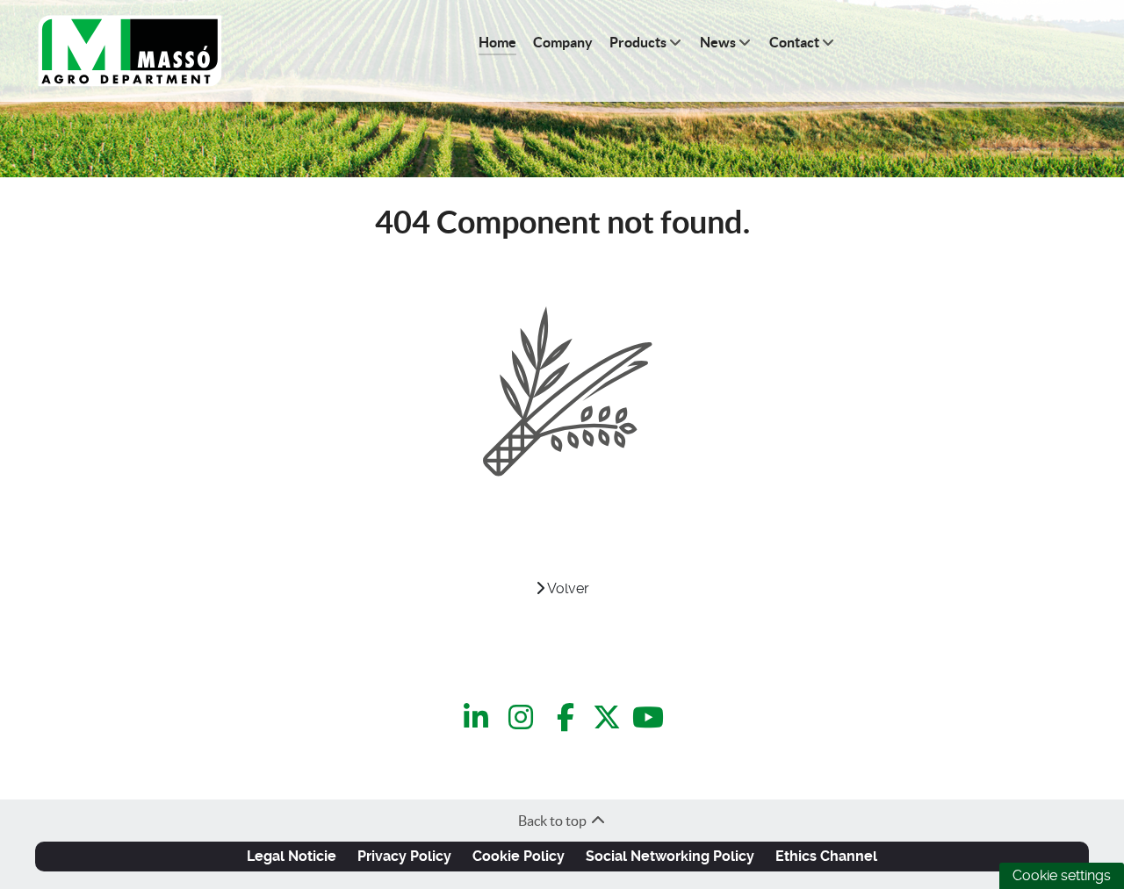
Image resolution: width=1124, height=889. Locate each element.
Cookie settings (1061, 875)
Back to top (553, 820)
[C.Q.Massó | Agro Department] (130, 51)
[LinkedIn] (479, 717)
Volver (566, 588)
